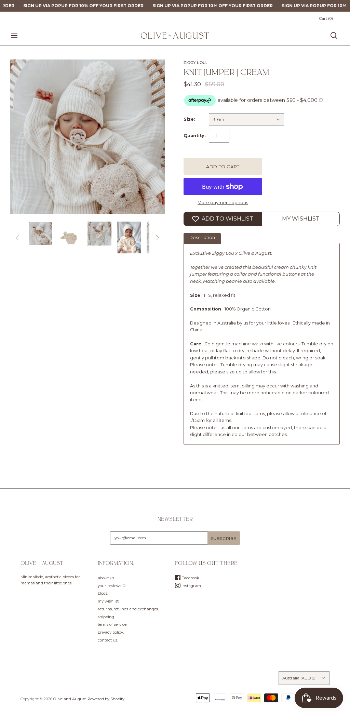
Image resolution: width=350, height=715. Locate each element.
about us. (106, 577)
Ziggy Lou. (195, 62)
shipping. (106, 616)
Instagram (190, 585)
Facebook (189, 577)
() (326, 18)
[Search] (334, 35)
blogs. (103, 593)
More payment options (223, 202)
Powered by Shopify (106, 699)
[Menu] (14, 35)
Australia (298, 678)
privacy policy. (111, 632)
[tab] (202, 238)
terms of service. (112, 624)
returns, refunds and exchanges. (128, 609)
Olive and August (69, 699)
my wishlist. (108, 601)
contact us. (108, 640)
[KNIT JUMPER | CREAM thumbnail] (40, 233)
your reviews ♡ (112, 585)
